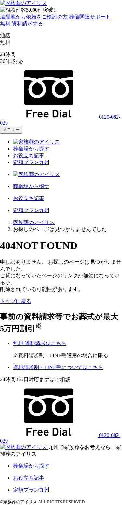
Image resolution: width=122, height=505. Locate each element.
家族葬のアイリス (34, 222)
